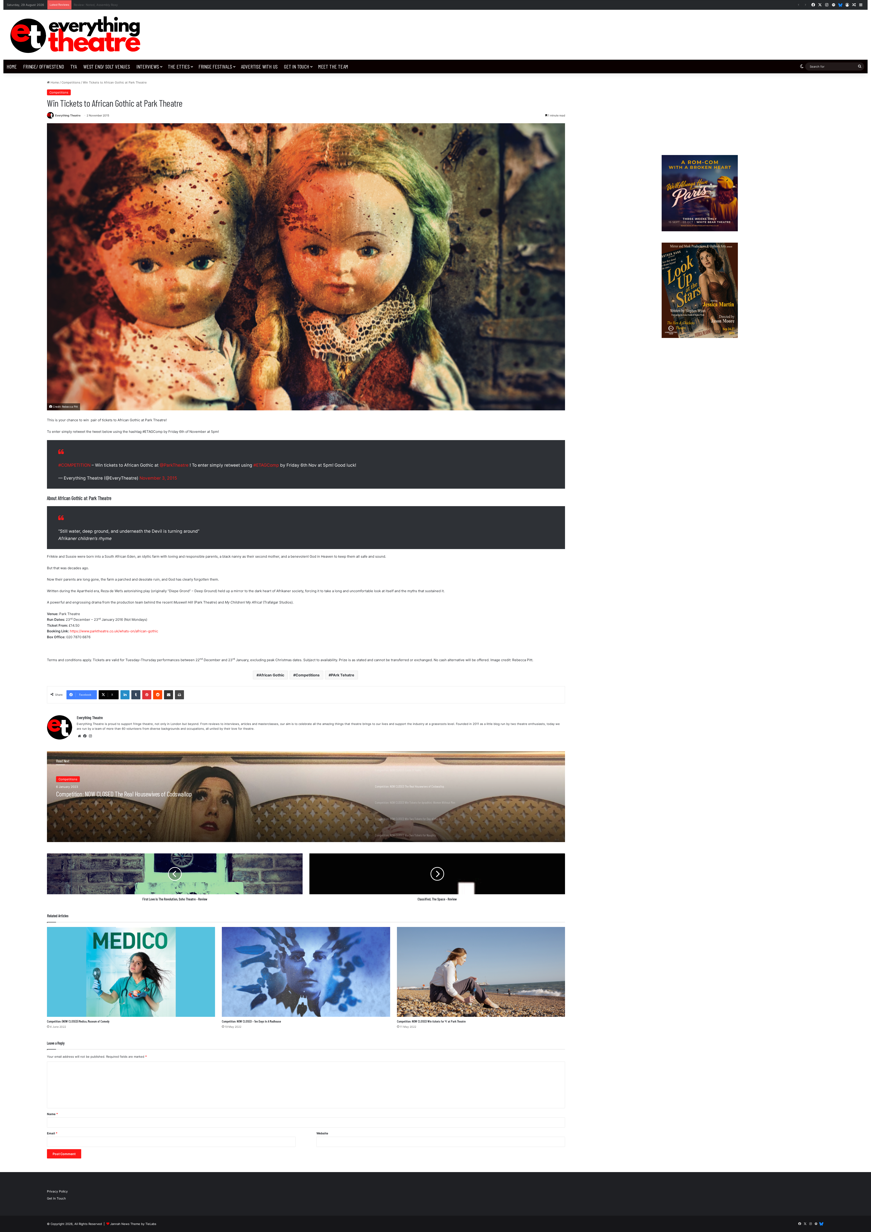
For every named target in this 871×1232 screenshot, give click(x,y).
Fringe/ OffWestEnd (43, 66)
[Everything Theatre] (77, 34)
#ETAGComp (266, 465)
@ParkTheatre (174, 465)
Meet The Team (333, 66)
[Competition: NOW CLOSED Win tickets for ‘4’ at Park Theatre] (481, 972)
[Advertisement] (699, 112)
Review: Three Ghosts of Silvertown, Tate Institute (110, 5)
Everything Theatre (68, 115)
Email (52, 1133)
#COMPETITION (74, 465)
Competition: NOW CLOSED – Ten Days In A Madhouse (251, 1021)
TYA (73, 66)
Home (12, 66)
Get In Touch (296, 66)
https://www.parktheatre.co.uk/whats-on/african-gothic (114, 631)
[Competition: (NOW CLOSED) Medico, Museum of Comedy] (131, 972)
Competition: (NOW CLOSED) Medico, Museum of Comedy (78, 1021)
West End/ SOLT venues (106, 66)
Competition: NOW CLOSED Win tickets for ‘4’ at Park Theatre (431, 1021)
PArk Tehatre (342, 675)
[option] (306, 796)
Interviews (147, 66)
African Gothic (271, 675)
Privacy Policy (57, 1191)
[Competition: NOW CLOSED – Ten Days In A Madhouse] (306, 972)
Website (322, 1133)
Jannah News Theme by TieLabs (133, 1224)
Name (52, 1114)
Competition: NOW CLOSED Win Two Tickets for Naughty (116, 793)
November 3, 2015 (158, 478)
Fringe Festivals (215, 66)
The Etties (179, 66)
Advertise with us (259, 66)
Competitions (70, 82)
